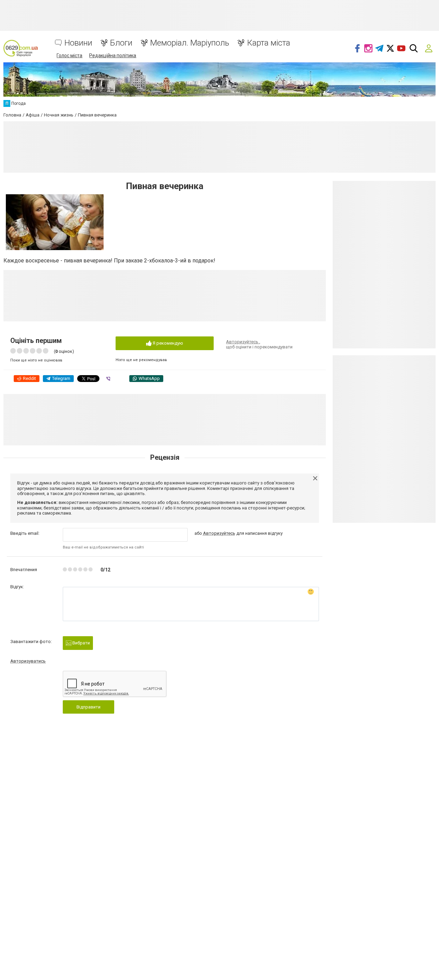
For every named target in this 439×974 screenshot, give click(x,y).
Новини (78, 43)
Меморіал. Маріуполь (189, 43)
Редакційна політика (112, 55)
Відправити (88, 707)
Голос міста (69, 55)
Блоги (121, 43)
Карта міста (268, 43)
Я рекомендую (167, 343)
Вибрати (80, 642)
